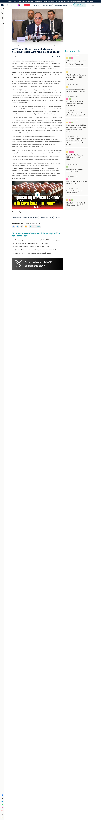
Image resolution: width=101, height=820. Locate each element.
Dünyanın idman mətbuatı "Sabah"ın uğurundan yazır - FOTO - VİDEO (75, 103)
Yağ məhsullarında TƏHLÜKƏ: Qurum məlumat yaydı (31, 243)
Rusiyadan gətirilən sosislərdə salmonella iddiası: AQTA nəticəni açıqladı (37, 240)
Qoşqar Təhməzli (60, 217)
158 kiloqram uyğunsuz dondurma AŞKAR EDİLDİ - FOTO (33, 246)
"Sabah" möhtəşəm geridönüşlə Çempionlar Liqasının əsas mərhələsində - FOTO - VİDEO (76, 63)
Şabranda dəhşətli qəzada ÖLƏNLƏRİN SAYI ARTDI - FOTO (74, 157)
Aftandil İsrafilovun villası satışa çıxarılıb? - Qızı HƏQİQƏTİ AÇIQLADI (76, 77)
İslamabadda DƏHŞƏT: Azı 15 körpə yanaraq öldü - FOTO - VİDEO (75, 205)
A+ (58, 56)
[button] (72, 5)
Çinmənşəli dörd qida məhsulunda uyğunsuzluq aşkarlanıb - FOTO (36, 250)
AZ (2, 5)
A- (53, 56)
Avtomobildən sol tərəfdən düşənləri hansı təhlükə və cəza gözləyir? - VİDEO (63, 1)
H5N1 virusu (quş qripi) (47, 217)
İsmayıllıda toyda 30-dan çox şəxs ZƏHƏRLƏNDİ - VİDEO (33, 253)
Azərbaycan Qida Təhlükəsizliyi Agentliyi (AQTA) (25, 217)
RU (2, 8)
